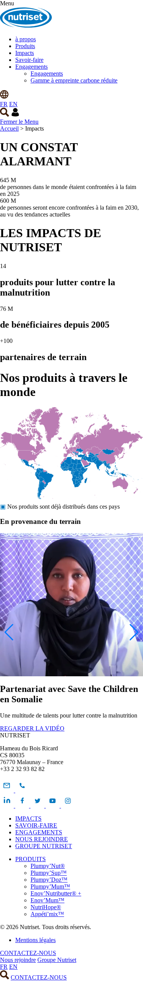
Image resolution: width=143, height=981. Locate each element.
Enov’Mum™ (47, 900)
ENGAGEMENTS (38, 832)
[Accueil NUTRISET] (26, 26)
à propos (25, 39)
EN (13, 104)
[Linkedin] (7, 805)
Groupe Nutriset (56, 960)
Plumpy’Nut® (48, 866)
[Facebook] (23, 805)
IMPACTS (28, 818)
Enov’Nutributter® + (56, 893)
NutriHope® (46, 907)
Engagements (31, 66)
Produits (25, 46)
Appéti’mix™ (47, 914)
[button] (9, 632)
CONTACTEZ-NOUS (28, 953)
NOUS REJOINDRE (41, 839)
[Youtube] (53, 805)
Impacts (24, 53)
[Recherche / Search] (4, 115)
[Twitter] (38, 805)
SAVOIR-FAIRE (36, 825)
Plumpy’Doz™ (49, 879)
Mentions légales (35, 940)
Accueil (9, 128)
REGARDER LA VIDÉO (32, 728)
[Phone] (22, 790)
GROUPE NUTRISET (43, 846)
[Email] (7, 790)
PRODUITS (30, 859)
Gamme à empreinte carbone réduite (74, 80)
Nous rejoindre (18, 960)
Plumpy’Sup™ (49, 872)
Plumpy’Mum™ (50, 886)
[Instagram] (68, 805)
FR (4, 104)
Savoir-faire (29, 60)
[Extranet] (15, 115)
